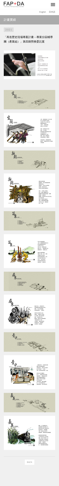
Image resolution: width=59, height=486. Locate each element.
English (42, 12)
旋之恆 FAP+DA (14, 4)
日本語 (52, 12)
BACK (29, 462)
